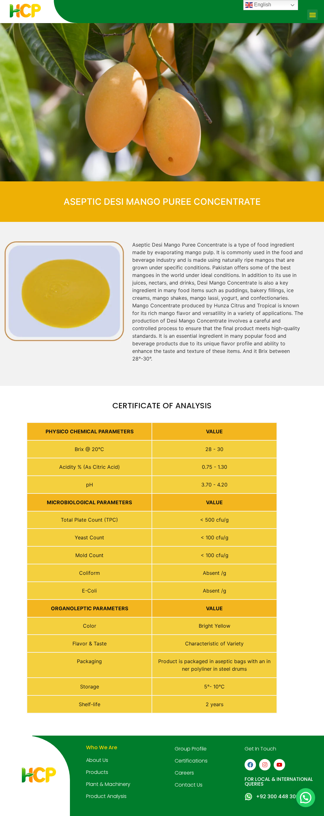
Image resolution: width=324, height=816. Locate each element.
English (262, 4)
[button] (312, 14)
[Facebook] (250, 764)
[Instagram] (265, 764)
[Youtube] (279, 764)
